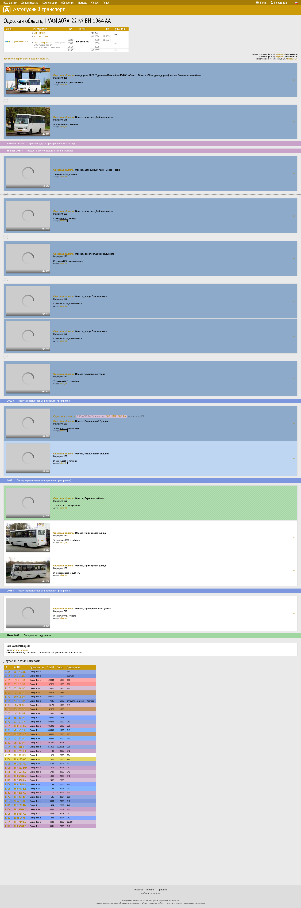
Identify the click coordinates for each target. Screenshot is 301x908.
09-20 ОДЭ (19, 676)
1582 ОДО (19, 680)
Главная (138, 889)
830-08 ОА (19, 696)
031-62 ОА (19, 742)
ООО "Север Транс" (49, 45)
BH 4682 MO (20, 767)
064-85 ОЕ (19, 709)
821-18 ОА (19, 692)
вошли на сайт (20, 650)
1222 (7, 684)
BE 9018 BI (19, 747)
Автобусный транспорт (39, 9)
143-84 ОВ (19, 713)
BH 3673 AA (20, 772)
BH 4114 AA (20, 784)
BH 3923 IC (19, 797)
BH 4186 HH (20, 801)
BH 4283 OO (20, 759)
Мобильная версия (150, 893)
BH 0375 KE (20, 788)
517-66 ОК (19, 730)
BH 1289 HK (20, 805)
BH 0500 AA (20, 776)
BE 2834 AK (20, 817)
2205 (7, 671)
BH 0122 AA (20, 726)
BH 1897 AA (20, 763)
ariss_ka (63, 85)
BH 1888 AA (20, 780)
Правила (162, 889)
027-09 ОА (19, 721)
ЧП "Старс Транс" (41, 36)
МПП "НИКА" (39, 33)
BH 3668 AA (20, 813)
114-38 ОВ (19, 705)
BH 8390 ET (20, 826)
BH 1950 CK (20, 809)
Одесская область (20, 42)
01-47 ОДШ (20, 671)
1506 (7, 692)
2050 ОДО (19, 684)
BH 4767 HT (20, 751)
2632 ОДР (19, 701)
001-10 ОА (19, 688)
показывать (292, 59)
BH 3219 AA (20, 822)
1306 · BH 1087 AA (115, 416)
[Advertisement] (150, 858)
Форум (150, 889)
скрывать (280, 54)
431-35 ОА (19, 717)
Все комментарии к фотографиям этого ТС (26, 58)
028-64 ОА (19, 738)
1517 (7, 688)
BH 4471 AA (20, 792)
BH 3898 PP (20, 755)
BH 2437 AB (20, 734)
